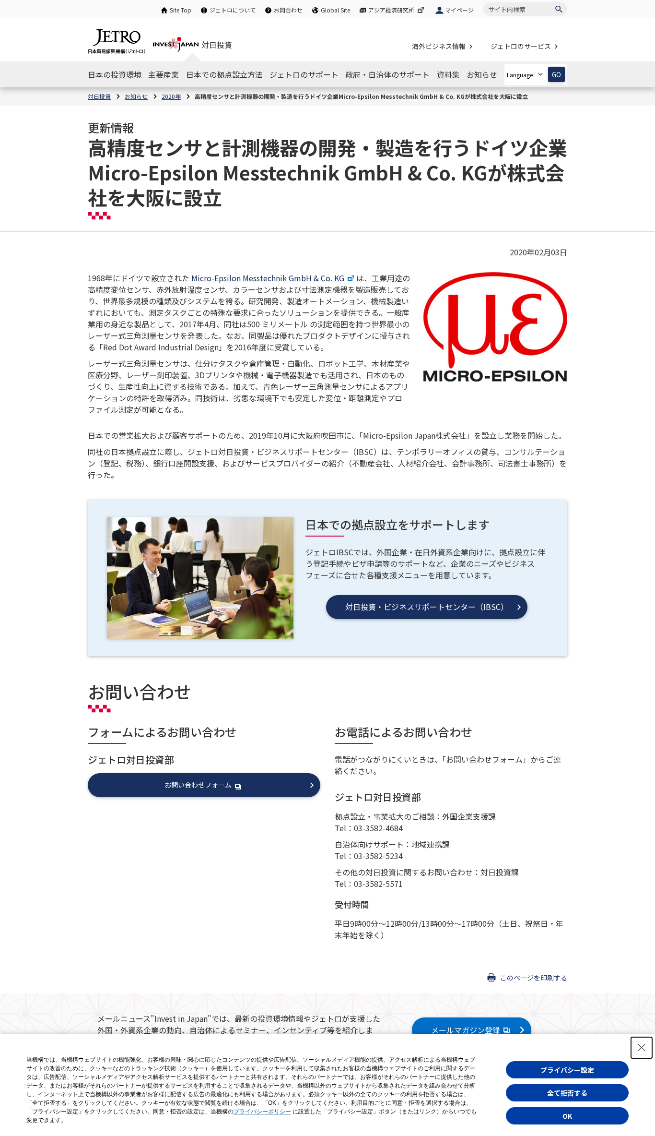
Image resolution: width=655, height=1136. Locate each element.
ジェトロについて (233, 10)
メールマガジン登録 (465, 1030)
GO (556, 74)
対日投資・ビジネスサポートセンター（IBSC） (426, 606)
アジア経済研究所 (391, 10)
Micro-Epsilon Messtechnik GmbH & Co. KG (267, 278)
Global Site (335, 10)
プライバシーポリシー (262, 1111)
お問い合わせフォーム (198, 784)
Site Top (180, 10)
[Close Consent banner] (641, 1047)
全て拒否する (567, 1093)
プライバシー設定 (567, 1070)
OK (567, 1116)
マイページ (459, 10)
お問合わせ (288, 10)
